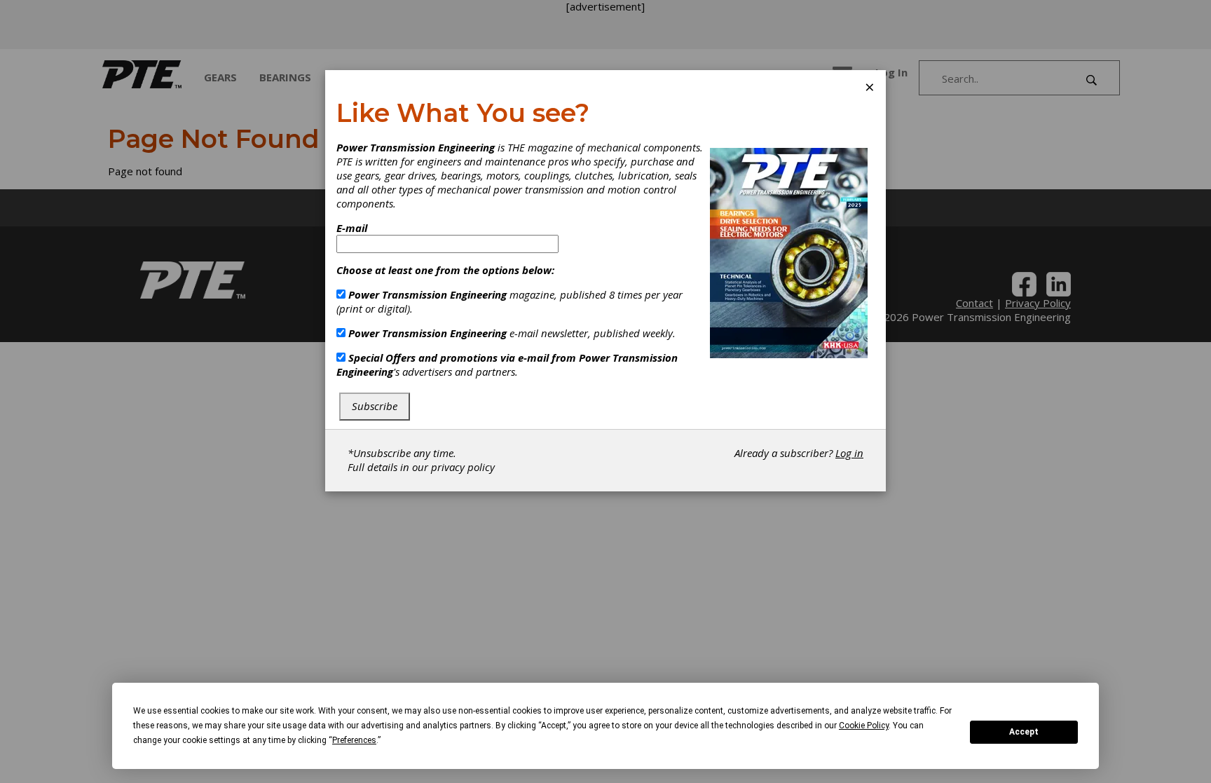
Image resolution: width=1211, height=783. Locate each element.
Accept (1024, 732)
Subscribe (374, 406)
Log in (849, 453)
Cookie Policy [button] (864, 725)
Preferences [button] (354, 740)
